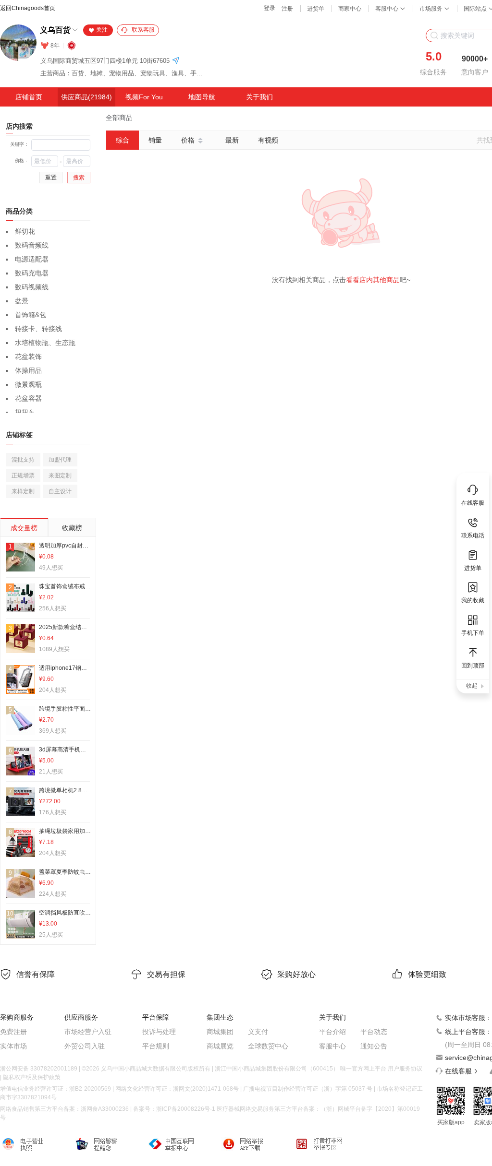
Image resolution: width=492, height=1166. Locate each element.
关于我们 (259, 97)
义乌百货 (55, 30)
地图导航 (201, 97)
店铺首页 (28, 97)
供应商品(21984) (86, 97)
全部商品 (119, 117)
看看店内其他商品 (373, 280)
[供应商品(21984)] (86, 97)
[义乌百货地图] (175, 61)
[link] (119, 117)
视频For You (144, 97)
